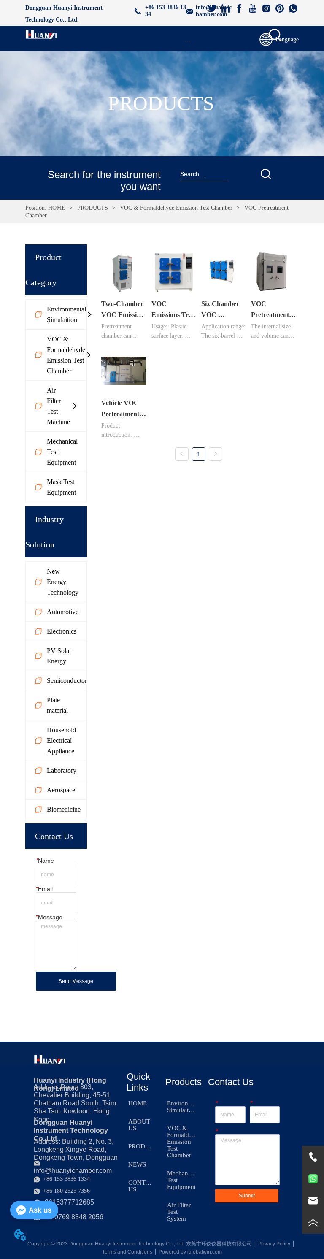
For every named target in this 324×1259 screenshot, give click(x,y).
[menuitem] (187, 40)
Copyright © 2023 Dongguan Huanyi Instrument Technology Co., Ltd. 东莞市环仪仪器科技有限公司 (139, 1244)
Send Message (76, 981)
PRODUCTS (92, 208)
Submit (247, 1196)
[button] (187, 40)
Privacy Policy (274, 1244)
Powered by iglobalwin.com (190, 1252)
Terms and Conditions (127, 1252)
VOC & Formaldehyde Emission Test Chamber (176, 208)
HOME (56, 208)
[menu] (187, 40)
